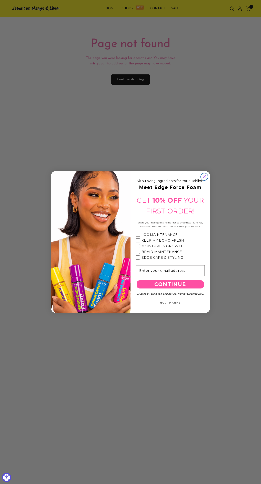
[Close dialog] (204, 176)
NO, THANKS (170, 302)
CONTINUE (170, 284)
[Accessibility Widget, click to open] (6, 477)
